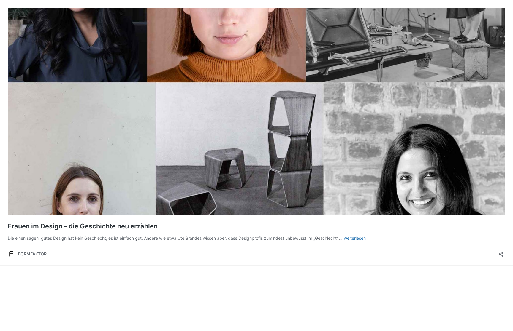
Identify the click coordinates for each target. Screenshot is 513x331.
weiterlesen (355, 238)
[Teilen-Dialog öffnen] (501, 252)
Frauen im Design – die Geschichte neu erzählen (83, 226)
